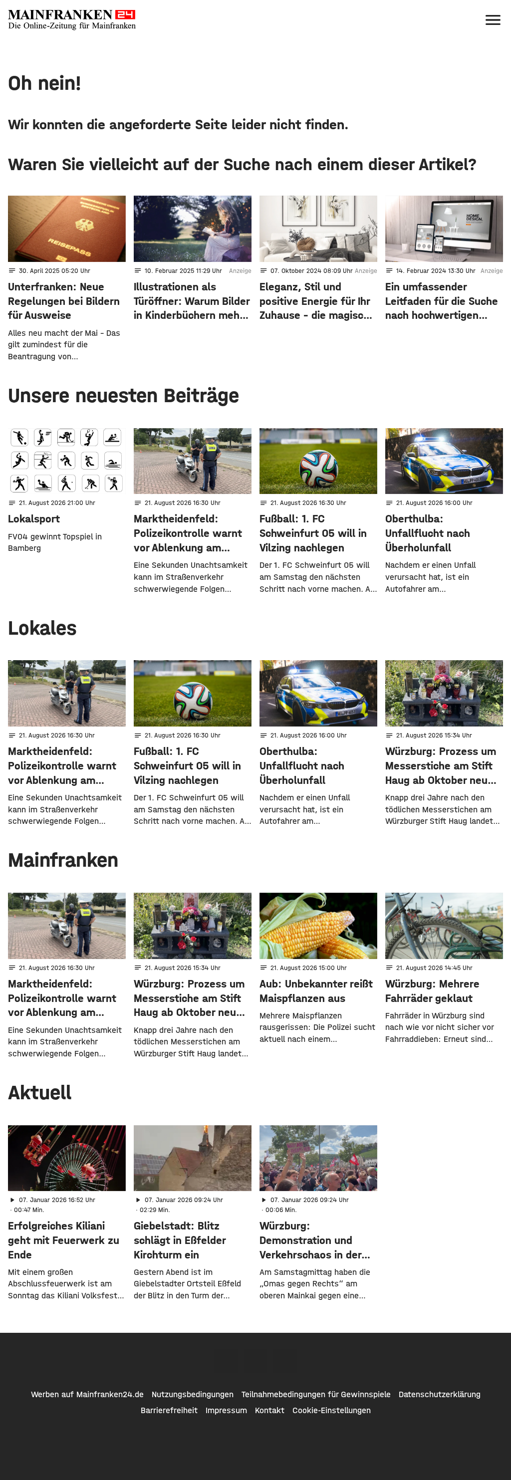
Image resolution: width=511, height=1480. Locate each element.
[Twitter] (255, 1361)
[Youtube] (285, 1361)
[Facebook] (226, 1361)
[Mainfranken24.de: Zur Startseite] (72, 20)
